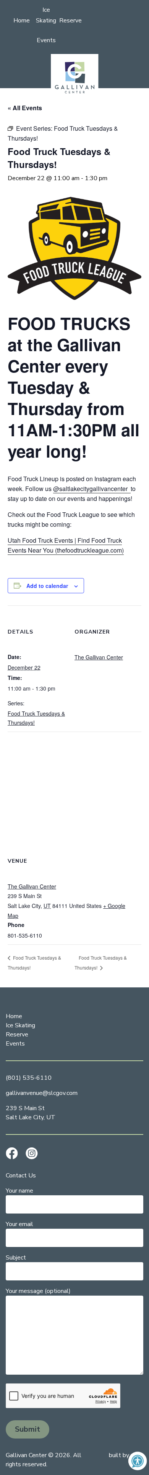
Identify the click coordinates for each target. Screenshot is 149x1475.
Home (21, 20)
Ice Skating (20, 1025)
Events (46, 40)
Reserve (70, 20)
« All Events (25, 107)
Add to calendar (47, 585)
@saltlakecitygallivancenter (92, 488)
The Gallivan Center (98, 657)
